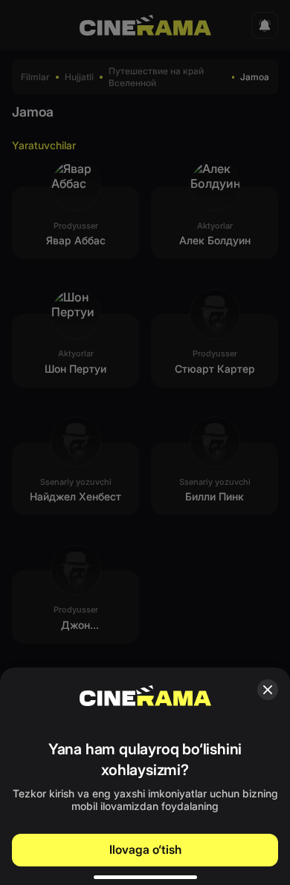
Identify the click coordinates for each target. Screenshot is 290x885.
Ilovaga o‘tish (145, 849)
